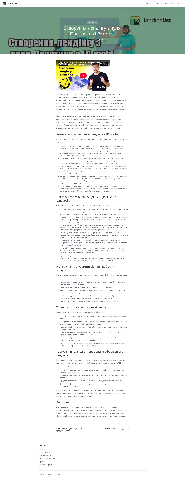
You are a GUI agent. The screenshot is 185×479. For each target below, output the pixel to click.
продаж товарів (101, 424)
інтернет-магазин (63, 424)
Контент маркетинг (46, 455)
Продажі (42, 461)
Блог (156, 3)
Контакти (164, 3)
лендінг (90, 424)
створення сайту (114, 424)
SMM (41, 449)
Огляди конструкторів (47, 458)
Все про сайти (92, 22)
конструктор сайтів (78, 424)
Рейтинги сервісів (46, 465)
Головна (148, 3)
